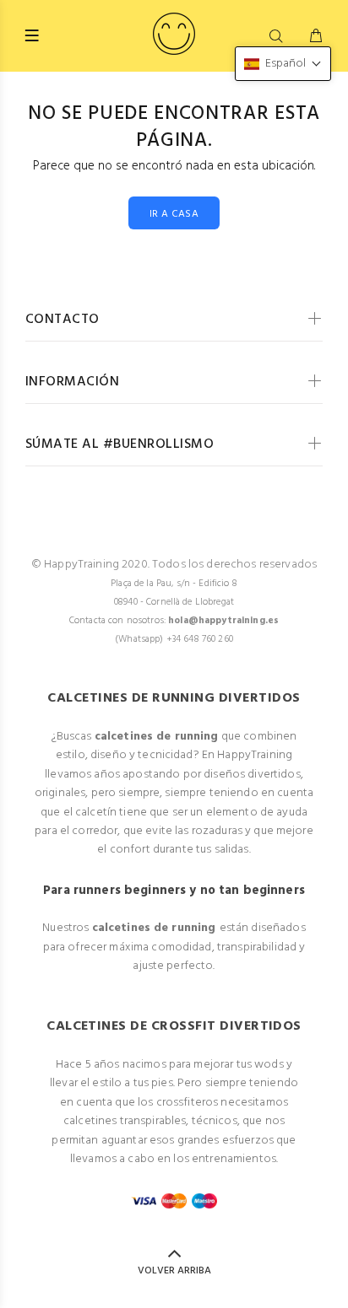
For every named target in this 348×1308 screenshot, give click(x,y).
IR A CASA (174, 214)
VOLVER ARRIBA (174, 1270)
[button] (283, 63)
